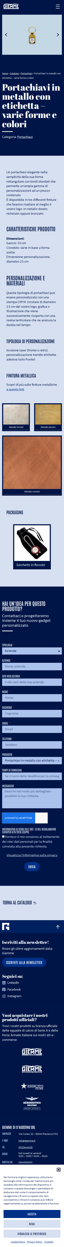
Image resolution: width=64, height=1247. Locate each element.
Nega (32, 1224)
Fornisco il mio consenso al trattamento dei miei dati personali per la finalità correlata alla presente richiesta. (31, 841)
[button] (58, 1169)
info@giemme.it (26, 1141)
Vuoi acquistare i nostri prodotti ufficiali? (25, 1017)
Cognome (7, 707)
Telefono (7, 738)
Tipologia (7, 645)
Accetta (32, 1214)
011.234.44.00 (25, 1147)
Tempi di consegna (12, 770)
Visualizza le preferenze (32, 1233)
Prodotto (7, 754)
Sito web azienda (11, 676)
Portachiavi (26, 73)
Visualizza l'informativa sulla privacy (32, 855)
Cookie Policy (18, 1242)
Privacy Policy (34, 1242)
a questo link (15, 389)
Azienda (6, 660)
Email (5, 723)
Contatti (48, 1242)
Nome (5, 691)
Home (5, 73)
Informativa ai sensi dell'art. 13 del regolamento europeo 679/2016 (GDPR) (29, 831)
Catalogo (14, 73)
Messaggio (8, 786)
